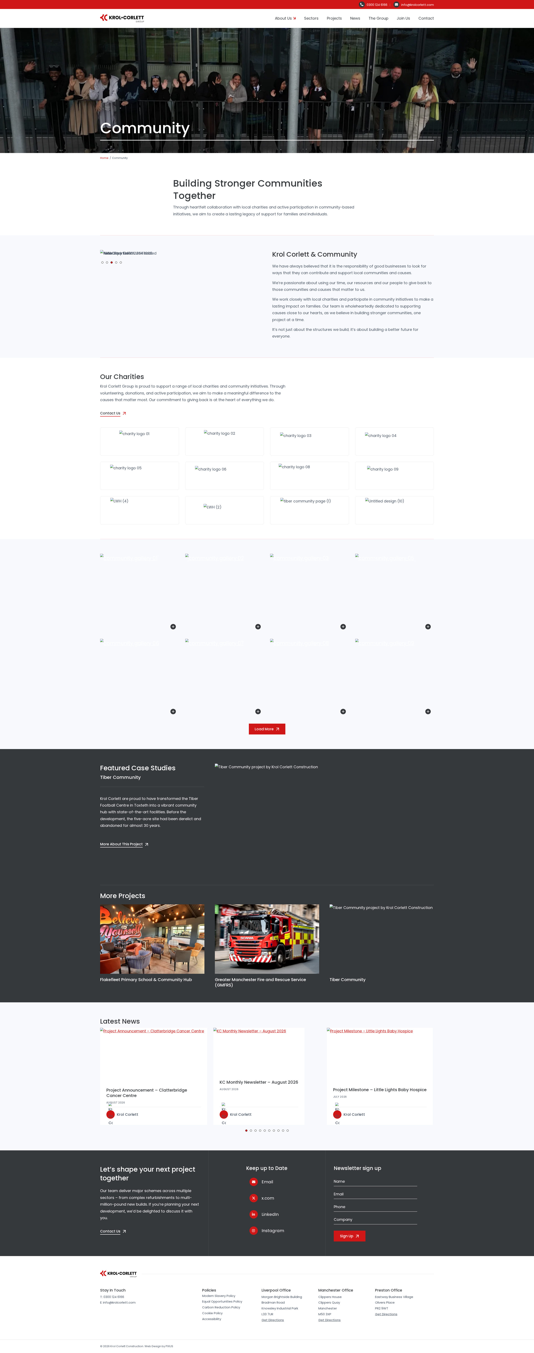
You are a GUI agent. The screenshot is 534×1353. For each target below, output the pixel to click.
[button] (102, 262)
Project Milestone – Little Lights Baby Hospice (380, 1090)
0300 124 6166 (377, 5)
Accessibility (211, 1319)
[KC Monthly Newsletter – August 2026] (259, 1050)
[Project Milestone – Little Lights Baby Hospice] (380, 1054)
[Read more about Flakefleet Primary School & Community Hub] (152, 939)
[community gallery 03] (309, 593)
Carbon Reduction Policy (221, 1307)
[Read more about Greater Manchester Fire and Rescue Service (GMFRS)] (267, 939)
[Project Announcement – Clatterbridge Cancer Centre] (153, 1054)
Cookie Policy (212, 1313)
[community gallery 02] (224, 593)
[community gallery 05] (394, 593)
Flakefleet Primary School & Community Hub (146, 979)
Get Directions (273, 1320)
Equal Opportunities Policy (222, 1301)
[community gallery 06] (139, 678)
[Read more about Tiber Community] (382, 939)
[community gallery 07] (224, 678)
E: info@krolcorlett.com (118, 1302)
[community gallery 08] (309, 678)
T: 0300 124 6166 (112, 1297)
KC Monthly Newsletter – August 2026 (259, 1082)
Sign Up (346, 1236)
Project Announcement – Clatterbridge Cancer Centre (146, 1092)
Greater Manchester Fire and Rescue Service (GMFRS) (260, 982)
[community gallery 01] (139, 593)
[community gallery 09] (394, 678)
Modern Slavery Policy (218, 1296)
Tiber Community (120, 777)
